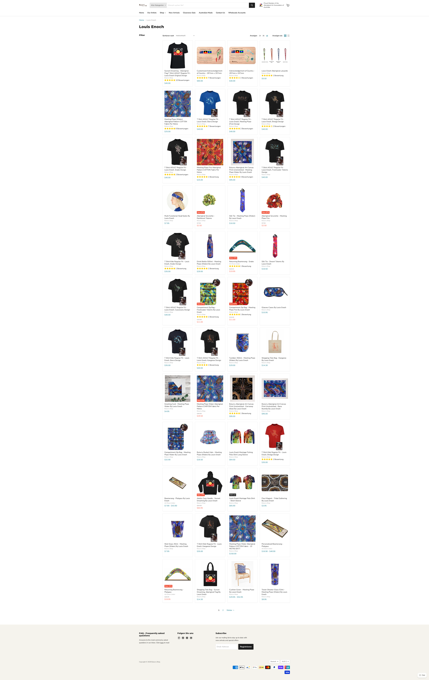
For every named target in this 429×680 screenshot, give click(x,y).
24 (260, 36)
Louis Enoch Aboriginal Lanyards (275, 71)
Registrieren (246, 646)
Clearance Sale (189, 13)
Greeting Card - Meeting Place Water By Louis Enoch (176, 405)
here (162, 643)
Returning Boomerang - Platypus (174, 590)
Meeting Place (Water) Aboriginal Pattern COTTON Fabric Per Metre (175, 121)
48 (267, 36)
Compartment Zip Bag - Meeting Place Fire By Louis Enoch (242, 308)
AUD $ (284, 661)
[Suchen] (252, 5)
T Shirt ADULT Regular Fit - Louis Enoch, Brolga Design (273, 120)
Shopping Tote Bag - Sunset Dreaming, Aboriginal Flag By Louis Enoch (209, 592)
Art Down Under (234, 264)
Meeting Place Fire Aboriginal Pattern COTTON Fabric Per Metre (209, 169)
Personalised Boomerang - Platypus (272, 545)
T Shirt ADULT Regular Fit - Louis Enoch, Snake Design (175, 168)
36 (263, 36)
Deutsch (273, 661)
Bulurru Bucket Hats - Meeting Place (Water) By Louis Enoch (209, 453)
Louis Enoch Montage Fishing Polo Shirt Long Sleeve (241, 453)
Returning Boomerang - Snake (241, 261)
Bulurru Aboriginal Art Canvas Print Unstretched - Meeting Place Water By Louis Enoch (241, 169)
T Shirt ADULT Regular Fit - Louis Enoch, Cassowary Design (177, 308)
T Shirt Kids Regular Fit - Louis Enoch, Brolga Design (274, 453)
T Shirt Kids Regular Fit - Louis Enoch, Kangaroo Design (209, 545)
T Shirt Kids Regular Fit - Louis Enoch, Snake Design (176, 262)
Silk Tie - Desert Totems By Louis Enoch (273, 262)
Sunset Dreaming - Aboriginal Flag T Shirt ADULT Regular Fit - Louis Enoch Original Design (177, 73)
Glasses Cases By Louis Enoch (274, 307)
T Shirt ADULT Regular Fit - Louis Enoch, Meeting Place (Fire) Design (240, 121)
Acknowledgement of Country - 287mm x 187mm (242, 72)
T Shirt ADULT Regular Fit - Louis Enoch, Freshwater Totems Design (275, 169)
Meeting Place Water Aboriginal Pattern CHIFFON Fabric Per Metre (210, 406)
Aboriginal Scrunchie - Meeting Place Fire (274, 217)
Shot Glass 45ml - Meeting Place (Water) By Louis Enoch (176, 545)
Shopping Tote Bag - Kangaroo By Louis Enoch (274, 359)
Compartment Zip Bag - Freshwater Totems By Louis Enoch (208, 309)
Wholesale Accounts (237, 13)
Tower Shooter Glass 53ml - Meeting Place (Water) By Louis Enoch (274, 592)
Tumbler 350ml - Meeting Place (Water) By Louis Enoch (242, 359)
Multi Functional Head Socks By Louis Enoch (177, 217)
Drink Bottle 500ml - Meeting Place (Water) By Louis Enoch (209, 262)
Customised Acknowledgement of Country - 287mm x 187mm (209, 72)
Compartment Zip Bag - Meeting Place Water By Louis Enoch (177, 453)
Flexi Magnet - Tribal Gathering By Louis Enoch (274, 499)
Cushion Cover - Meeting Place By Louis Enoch (241, 590)
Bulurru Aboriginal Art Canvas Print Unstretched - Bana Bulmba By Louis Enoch (274, 406)
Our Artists (152, 13)
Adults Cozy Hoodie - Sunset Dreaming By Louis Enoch (208, 499)
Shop (162, 13)
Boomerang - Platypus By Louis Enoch (177, 499)
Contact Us (220, 13)
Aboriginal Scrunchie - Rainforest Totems (206, 217)
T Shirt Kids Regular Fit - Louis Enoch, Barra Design (176, 359)
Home (141, 13)
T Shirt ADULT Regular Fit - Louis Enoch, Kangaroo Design (209, 359)
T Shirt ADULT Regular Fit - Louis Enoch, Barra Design (208, 120)
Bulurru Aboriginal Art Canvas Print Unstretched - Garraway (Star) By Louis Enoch (241, 406)
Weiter (230, 610)
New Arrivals (174, 13)
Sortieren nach (168, 36)
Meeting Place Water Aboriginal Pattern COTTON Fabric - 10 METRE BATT (242, 546)
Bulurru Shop (168, 78)
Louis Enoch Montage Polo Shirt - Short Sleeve (242, 499)
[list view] (288, 35)
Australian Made (206, 13)
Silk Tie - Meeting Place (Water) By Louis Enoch (242, 217)
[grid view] (285, 35)
